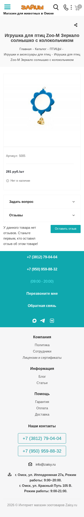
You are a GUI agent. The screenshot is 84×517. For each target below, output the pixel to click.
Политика (42, 345)
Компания (42, 337)
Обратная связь (42, 306)
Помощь (42, 394)
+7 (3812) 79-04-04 (42, 257)
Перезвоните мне (42, 293)
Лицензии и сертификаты (42, 357)
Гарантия (42, 402)
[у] (42, 107)
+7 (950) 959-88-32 (42, 269)
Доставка (42, 414)
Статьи (42, 383)
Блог (42, 376)
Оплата (42, 408)
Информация (42, 368)
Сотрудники (42, 351)
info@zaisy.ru (46, 464)
